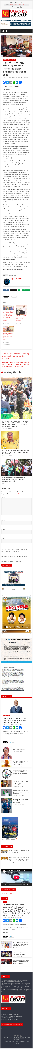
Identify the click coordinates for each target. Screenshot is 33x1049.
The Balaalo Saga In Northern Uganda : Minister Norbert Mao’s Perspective (21, 792)
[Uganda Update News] (3, 31)
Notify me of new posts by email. (11, 561)
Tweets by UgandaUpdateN (8, 893)
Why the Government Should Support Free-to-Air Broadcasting (20, 801)
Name (3, 520)
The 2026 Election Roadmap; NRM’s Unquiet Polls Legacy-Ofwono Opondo (20, 763)
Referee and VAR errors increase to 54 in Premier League (21, 953)
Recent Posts (12, 275)
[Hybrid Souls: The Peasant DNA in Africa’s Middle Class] (6, 747)
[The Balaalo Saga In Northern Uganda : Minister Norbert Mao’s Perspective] (6, 790)
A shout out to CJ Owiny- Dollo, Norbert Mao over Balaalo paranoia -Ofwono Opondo (21, 783)
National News (6, 59)
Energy (13, 59)
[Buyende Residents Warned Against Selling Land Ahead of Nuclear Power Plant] (8, 329)
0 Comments (25, 77)
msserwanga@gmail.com (11, 1019)
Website (3, 538)
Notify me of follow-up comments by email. (14, 556)
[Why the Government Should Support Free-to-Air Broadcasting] (6, 798)
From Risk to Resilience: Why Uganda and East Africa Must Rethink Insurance (14, 720)
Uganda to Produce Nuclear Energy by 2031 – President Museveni (21, 318)
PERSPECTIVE (6, 715)
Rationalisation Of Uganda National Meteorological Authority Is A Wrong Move (20, 771)
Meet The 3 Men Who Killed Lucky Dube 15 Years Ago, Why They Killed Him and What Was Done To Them (20, 860)
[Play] (3, 884)
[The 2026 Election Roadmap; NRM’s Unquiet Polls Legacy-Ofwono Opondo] (6, 760)
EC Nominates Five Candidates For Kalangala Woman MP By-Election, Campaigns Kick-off (13, 479)
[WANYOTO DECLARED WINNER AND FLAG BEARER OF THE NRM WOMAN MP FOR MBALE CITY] (10, 432)
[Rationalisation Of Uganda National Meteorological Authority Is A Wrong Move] (6, 769)
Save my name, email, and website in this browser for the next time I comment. (16, 550)
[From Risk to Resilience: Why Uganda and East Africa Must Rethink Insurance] (16, 699)
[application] (16, 877)
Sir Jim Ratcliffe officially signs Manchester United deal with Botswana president (21, 961)
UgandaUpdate (16, 77)
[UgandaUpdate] (7, 279)
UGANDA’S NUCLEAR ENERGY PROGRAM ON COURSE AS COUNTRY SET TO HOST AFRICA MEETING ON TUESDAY (8, 315)
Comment (4, 497)
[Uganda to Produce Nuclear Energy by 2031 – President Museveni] (21, 310)
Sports (4, 902)
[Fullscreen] (29, 884)
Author (5, 275)
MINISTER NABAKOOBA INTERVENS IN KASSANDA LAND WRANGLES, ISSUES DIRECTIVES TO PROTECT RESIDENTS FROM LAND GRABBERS (15, 423)
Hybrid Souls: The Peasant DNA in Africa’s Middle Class (21, 748)
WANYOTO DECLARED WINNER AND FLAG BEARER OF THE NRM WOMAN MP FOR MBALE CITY (16, 452)
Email (3, 529)
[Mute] (27, 884)
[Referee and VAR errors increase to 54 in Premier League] (6, 952)
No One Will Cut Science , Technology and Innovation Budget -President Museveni (15, 356)
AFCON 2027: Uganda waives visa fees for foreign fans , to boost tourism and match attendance (20, 945)
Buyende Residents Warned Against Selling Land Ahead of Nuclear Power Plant (8, 336)
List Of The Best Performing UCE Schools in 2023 (19, 851)
